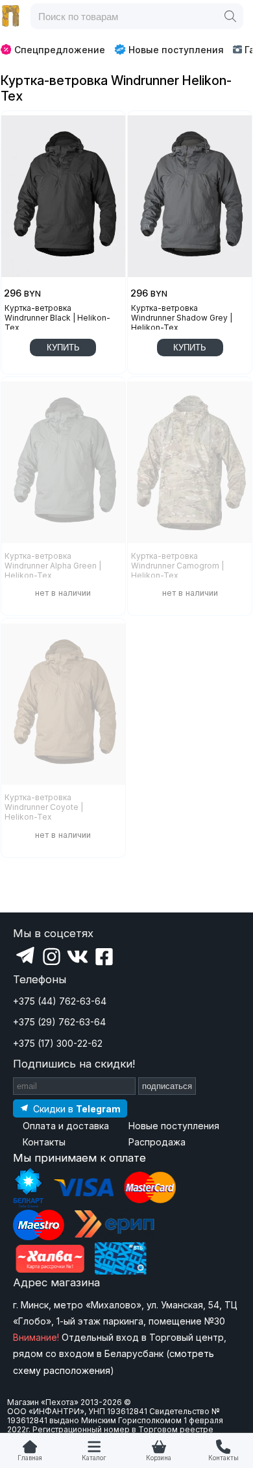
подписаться (167, 1086)
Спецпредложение (59, 49)
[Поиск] (230, 16)
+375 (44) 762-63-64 (59, 1001)
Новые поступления (176, 49)
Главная (30, 1458)
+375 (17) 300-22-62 (57, 1043)
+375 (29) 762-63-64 (59, 1021)
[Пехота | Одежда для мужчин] (11, 16)
